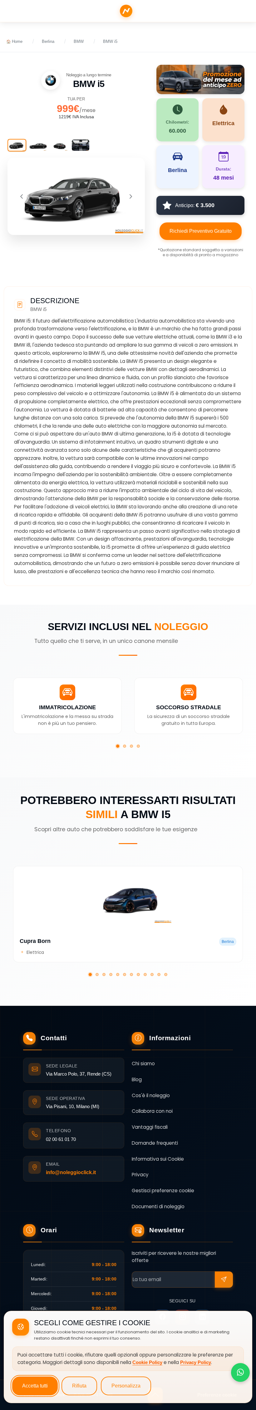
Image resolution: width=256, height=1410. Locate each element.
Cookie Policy (147, 1362)
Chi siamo (143, 1063)
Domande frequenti (155, 1143)
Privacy (140, 1174)
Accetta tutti (35, 1385)
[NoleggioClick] (126, 11)
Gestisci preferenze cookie (163, 1190)
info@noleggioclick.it (71, 1172)
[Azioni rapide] (240, 1372)
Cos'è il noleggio (151, 1095)
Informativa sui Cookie (158, 1159)
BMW (79, 41)
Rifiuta (79, 1385)
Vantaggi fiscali (150, 1127)
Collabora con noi (152, 1111)
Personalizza (125, 1385)
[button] (117, 746)
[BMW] (50, 80)
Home (17, 41)
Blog (137, 1079)
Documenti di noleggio (158, 1206)
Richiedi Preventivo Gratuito (201, 231)
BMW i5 (110, 41)
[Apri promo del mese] (200, 79)
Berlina (48, 41)
